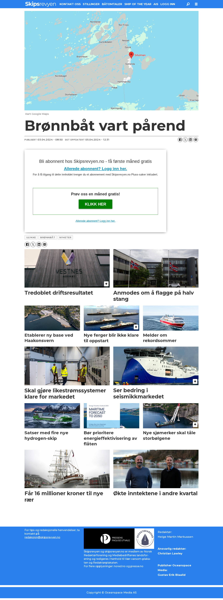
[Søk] (188, 4)
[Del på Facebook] (180, 139)
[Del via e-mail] (195, 139)
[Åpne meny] (196, 4)
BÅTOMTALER (112, 4)
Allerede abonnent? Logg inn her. (95, 168)
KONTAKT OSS (70, 4)
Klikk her (95, 204)
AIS (155, 4)
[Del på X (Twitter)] (185, 139)
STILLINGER (91, 4)
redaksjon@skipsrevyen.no (42, 537)
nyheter (65, 237)
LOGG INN (167, 4)
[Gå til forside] (40, 4)
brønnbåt (47, 237)
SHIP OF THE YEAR (137, 4)
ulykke (31, 237)
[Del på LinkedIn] (190, 139)
